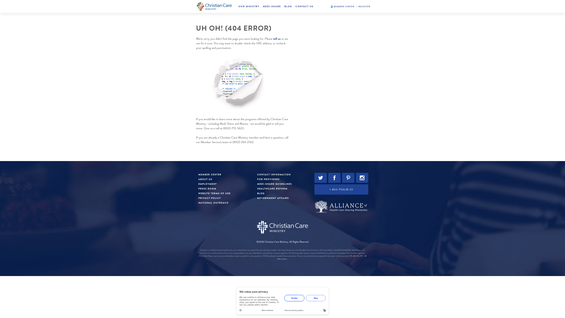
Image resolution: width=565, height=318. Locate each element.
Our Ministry (249, 6)
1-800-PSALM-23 (341, 189)
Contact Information (274, 174)
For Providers (268, 179)
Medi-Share (272, 6)
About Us (205, 179)
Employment (207, 184)
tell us (277, 38)
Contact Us (304, 6)
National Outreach (213, 203)
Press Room (207, 189)
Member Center (344, 6)
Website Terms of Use (214, 193)
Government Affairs (273, 198)
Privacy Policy (209, 198)
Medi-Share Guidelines (274, 184)
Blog (288, 6)
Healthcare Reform (272, 189)
